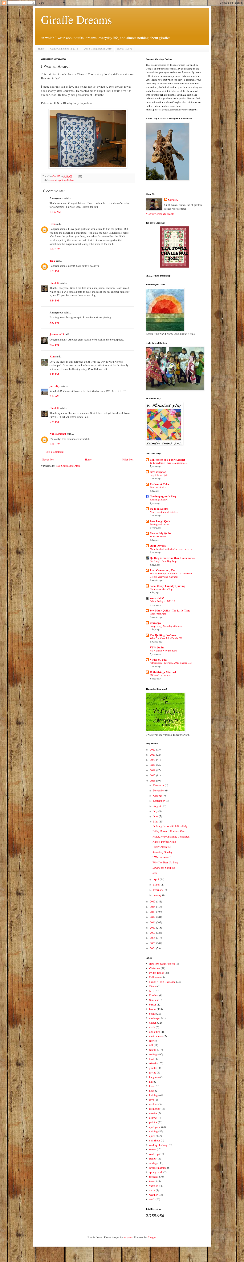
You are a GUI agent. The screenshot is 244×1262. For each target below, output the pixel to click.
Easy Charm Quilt (159, 475)
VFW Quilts (157, 647)
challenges (154, 1018)
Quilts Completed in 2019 (98, 48)
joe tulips (55, 386)
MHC (152, 991)
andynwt (128, 1237)
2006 (153, 948)
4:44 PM (54, 300)
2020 (153, 760)
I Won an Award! (161, 857)
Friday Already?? (161, 847)
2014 (153, 907)
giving (152, 1072)
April (156, 879)
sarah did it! (157, 598)
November (159, 790)
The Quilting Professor (163, 635)
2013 (153, 912)
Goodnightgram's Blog (163, 496)
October (158, 795)
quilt (61, 180)
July (155, 811)
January (157, 895)
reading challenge (158, 1145)
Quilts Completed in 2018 (64, 48)
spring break (156, 1172)
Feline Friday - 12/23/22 (162, 601)
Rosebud (153, 995)
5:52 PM (54, 322)
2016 (153, 780)
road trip (154, 1154)
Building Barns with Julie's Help (169, 826)
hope (151, 1090)
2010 (153, 927)
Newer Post (48, 459)
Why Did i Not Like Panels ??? (166, 638)
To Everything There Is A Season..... (168, 462)
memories (154, 1108)
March (157, 884)
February (158, 890)
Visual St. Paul (158, 660)
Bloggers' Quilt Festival (162, 963)
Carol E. (54, 283)
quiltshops (154, 1140)
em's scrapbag (158, 472)
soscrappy (155, 623)
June (156, 816)
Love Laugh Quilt (160, 521)
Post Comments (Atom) (68, 466)
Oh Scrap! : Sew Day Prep (163, 561)
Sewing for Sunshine (163, 868)
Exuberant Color (159, 484)
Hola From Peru (158, 613)
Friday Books (156, 972)
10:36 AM (55, 212)
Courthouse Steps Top (161, 589)
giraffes (153, 1068)
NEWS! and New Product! (163, 650)
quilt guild (155, 1127)
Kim (52, 356)
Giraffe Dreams (76, 19)
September (159, 800)
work (152, 1199)
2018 (153, 770)
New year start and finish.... (164, 512)
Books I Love (124, 48)
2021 (153, 754)
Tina (52, 261)
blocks (152, 1009)
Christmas (154, 968)
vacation (153, 1186)
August (157, 806)
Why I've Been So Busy (165, 862)
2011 (153, 922)
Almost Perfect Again (164, 841)
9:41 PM (54, 374)
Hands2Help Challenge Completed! (171, 836)
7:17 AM (54, 396)
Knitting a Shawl (159, 499)
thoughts (153, 1176)
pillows (153, 1118)
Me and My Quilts (160, 533)
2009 (153, 932)
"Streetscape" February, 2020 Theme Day (171, 662)
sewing (153, 1163)
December (159, 785)
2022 (153, 749)
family (152, 1050)
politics (153, 1122)
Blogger (152, 1237)
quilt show (69, 180)
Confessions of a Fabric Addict (167, 460)
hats (151, 1081)
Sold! (155, 873)
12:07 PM (55, 249)
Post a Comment (54, 451)
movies (153, 1113)
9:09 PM (54, 344)
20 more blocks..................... (164, 487)
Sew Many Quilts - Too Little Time (170, 610)
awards (54, 180)
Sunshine (154, 1000)
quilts (152, 1136)
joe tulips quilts (159, 509)
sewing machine (157, 1167)
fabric (152, 1040)
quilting (153, 1131)
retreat (152, 1149)
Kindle (153, 986)
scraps (152, 1158)
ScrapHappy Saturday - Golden (166, 626)
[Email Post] (80, 176)
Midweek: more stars (160, 675)
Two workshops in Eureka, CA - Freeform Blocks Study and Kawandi (171, 575)
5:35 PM (54, 422)
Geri (52, 224)
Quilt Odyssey (158, 546)
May (156, 821)
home (152, 1086)
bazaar (152, 1004)
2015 (153, 901)
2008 (153, 938)
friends (153, 1063)
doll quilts (154, 1031)
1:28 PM (54, 271)
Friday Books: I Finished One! (168, 831)
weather (153, 1194)
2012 (153, 917)
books (152, 1013)
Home (41, 48)
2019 (153, 765)
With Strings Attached (163, 672)
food (151, 1059)
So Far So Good (158, 536)
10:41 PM (55, 444)
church (153, 1022)
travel (152, 1181)
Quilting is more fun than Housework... (173, 558)
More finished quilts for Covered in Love (171, 549)
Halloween (155, 977)
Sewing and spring (159, 524)
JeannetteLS (57, 334)
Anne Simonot (58, 434)
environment (156, 1036)
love (151, 1099)
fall (151, 1045)
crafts (152, 1027)
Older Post (127, 459)
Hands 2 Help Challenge (162, 982)
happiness (154, 1077)
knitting (153, 1095)
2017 (153, 775)
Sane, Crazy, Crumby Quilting (167, 586)
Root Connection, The (162, 570)
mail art (153, 1104)
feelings (153, 1054)
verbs (152, 1190)
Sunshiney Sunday (162, 852)
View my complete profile (160, 214)
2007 (153, 943)
